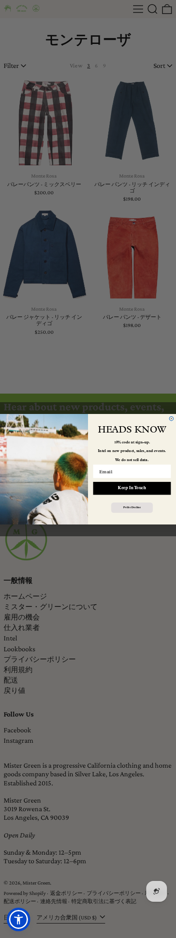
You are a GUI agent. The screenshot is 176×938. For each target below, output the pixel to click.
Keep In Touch (132, 488)
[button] (18, 919)
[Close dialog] (171, 418)
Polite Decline (131, 507)
